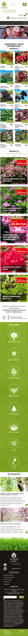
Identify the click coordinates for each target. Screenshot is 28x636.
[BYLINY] (14, 443)
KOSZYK (23, 15)
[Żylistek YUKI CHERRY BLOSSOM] (6, 136)
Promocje (13, 10)
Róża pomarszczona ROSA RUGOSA (12, 209)
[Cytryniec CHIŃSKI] (6, 57)
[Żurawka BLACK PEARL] (6, 96)
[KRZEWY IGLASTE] (14, 407)
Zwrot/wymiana (7, 580)
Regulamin (6, 584)
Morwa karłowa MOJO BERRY (19, 106)
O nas (4, 10)
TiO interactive (21, 631)
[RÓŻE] (14, 461)
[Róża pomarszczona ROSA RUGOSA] (14, 200)
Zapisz (21, 597)
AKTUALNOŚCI (14, 474)
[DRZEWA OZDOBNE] (14, 371)
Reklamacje (6, 582)
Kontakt (8, 10)
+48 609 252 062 (9, 12)
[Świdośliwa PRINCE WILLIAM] (6, 77)
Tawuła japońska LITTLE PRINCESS (14, 180)
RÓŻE (14, 468)
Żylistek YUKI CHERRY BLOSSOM (3, 146)
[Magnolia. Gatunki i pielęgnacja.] (14, 514)
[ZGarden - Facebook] (8, 18)
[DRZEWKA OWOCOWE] (14, 335)
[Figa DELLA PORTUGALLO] (21, 136)
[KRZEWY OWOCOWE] (14, 353)
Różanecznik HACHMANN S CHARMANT (10, 237)
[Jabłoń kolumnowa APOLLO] (21, 77)
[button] (1, 33)
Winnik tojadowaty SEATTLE (12, 297)
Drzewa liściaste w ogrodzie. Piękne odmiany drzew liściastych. (12, 494)
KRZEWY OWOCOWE (14, 360)
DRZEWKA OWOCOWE (14, 342)
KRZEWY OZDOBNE (14, 396)
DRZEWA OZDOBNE (14, 378)
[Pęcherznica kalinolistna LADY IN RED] (21, 115)
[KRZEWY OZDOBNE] (14, 389)
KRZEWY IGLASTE (14, 414)
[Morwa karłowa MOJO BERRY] (21, 96)
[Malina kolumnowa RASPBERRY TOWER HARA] (6, 115)
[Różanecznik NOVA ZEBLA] (14, 259)
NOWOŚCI (14, 48)
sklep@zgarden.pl (16, 568)
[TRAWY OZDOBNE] (14, 425)
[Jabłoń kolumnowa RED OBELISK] (21, 57)
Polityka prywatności (9, 575)
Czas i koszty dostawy (9, 577)
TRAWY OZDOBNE (14, 432)
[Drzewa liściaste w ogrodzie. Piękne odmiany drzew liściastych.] (14, 484)
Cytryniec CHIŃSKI (2, 66)
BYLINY (14, 450)
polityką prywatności (9, 623)
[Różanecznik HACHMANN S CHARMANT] (14, 229)
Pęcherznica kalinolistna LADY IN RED (19, 126)
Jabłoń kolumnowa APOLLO (18, 87)
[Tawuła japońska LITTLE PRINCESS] (14, 170)
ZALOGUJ (14, 18)
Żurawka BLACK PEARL (3, 105)
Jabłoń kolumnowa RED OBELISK (19, 67)
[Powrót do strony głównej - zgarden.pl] (4, 5)
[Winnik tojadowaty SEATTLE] (14, 288)
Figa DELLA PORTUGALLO (18, 145)
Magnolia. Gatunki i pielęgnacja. (10, 524)
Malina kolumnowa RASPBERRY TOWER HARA (3, 126)
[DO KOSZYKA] (11, 67)
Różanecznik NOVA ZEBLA (11, 268)
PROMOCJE (14, 151)
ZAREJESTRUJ (23, 18)
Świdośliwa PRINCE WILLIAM (4, 87)
